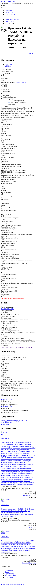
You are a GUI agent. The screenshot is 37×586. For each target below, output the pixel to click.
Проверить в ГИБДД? (21, 82)
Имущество (9, 570)
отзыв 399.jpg (5, 424)
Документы (9, 577)
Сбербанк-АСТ (27, 495)
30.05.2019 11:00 (6, 399)
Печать (31, 53)
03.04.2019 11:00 (6, 406)
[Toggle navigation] (1, 7)
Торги (7, 572)
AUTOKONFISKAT (8, 2)
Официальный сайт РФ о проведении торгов (16, 347)
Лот (35, 495)
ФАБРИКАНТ (27, 563)
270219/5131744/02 (7, 309)
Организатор (9, 574)
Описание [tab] (8, 64)
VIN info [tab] (8, 66)
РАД (30, 527)
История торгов (10, 575)
